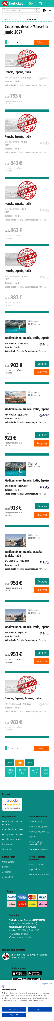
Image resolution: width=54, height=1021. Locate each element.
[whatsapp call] (31, 4)
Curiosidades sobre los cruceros (12, 823)
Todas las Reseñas (12, 808)
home (7, 19)
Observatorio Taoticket (39, 874)
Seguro (32, 836)
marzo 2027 (35, 771)
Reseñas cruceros (36, 864)
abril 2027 (46, 771)
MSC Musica (10, 343)
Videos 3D (6, 849)
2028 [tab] (29, 762)
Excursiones (7, 844)
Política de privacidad (44, 983)
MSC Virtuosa (11, 561)
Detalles (42, 364)
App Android (7, 877)
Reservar (42, 372)
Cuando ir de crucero (11, 839)
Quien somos (8, 861)
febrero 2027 (22, 771)
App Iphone (7, 871)
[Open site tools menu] (50, 3)
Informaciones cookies (39, 831)
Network (6, 866)
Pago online (34, 869)
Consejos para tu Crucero (13, 834)
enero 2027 (10, 771)
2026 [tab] (9, 762)
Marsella (20, 351)
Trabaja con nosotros (38, 849)
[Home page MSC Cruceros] (44, 343)
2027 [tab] (20, 762)
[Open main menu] (50, 10)
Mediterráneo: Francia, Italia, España (27, 338)
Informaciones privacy (38, 826)
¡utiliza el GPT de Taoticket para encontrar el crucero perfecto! (30, 956)
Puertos (18, 19)
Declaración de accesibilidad (35, 843)
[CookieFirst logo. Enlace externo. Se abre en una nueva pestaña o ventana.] (3, 986)
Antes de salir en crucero (13, 829)
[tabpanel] (27, 772)
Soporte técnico (36, 821)
